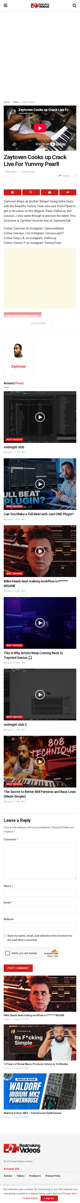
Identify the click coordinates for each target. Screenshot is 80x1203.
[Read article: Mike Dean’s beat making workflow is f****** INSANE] (40, 551)
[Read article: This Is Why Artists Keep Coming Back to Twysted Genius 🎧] (40, 623)
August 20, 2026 (12, 591)
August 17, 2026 (12, 663)
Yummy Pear (19, 328)
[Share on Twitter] (31, 192)
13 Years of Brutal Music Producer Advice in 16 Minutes (36, 1064)
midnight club (14, 447)
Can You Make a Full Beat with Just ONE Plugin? (38, 514)
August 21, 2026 (12, 452)
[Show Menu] (5, 5)
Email (8, 902)
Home (7, 102)
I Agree (49, 1198)
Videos (21, 1176)
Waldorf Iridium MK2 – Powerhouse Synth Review (32, 1113)
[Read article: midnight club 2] (40, 694)
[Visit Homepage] (40, 5)
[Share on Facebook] (12, 192)
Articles (8, 1176)
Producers (35, 1176)
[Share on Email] (50, 192)
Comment (11, 839)
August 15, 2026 (12, 802)
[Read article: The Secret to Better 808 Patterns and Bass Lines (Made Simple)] (40, 762)
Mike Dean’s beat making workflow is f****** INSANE (34, 1015)
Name (8, 886)
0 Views (7, 1019)
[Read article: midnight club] (40, 417)
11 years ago (28, 171)
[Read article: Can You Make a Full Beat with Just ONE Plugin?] (40, 484)
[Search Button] (74, 5)
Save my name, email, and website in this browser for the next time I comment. (39, 937)
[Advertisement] (40, 55)
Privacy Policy (52, 1176)
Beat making (28, 102)
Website (9, 919)
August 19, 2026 (21, 1068)
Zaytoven (18, 366)
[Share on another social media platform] (67, 192)
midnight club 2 (15, 725)
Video (16, 102)
